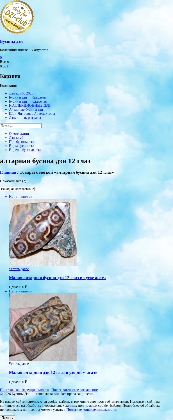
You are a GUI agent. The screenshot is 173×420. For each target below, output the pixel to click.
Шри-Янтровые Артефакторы (32, 113)
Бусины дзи (11, 41)
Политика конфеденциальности (24, 390)
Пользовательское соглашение (74, 390)
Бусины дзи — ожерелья (28, 101)
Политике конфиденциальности (91, 409)
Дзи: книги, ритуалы (25, 117)
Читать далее (19, 269)
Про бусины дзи (21, 142)
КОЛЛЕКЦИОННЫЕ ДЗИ (29, 105)
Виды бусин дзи (21, 146)
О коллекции (19, 133)
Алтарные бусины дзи (26, 109)
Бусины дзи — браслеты (28, 97)
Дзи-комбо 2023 (21, 93)
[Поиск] (44, 126)
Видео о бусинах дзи (25, 150)
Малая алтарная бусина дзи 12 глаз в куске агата (57, 277)
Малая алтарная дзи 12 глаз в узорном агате (53, 372)
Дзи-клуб (16, 137)
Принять (7, 417)
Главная (8, 172)
